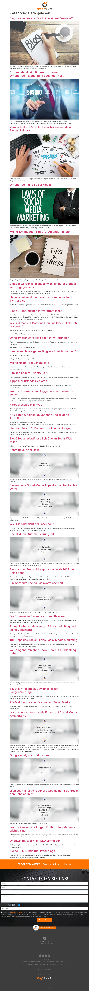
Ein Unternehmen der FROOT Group (44, 943)
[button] (19, 905)
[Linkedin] (49, 955)
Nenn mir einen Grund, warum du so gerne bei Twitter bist (40, 299)
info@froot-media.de (60, 961)
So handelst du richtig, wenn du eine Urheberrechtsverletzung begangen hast (37, 74)
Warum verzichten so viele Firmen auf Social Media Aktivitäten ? (43, 714)
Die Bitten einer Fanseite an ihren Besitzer (37, 616)
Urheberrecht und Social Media (30, 184)
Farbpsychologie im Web (26, 404)
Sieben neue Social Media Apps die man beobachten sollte (44, 487)
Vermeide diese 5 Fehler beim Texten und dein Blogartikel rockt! (40, 128)
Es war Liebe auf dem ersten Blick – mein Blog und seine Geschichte (43, 628)
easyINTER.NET (58, 964)
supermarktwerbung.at (46, 964)
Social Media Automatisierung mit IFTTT (36, 534)
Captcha (3, 905)
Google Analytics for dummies (29, 755)
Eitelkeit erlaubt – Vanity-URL (29, 373)
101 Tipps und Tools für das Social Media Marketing (43, 640)
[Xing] (40, 955)
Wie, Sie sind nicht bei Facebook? (32, 524)
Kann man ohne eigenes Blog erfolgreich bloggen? (43, 351)
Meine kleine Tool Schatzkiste (29, 362)
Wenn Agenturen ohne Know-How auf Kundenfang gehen (43, 651)
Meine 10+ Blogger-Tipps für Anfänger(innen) (40, 231)
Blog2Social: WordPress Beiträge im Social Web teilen (41, 440)
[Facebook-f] (46, 955)
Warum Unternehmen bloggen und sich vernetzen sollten (42, 392)
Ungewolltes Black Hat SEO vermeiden (35, 840)
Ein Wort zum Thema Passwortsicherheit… (37, 583)
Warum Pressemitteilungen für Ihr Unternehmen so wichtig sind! (43, 829)
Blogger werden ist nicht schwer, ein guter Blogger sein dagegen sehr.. (43, 285)
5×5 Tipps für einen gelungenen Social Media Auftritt (40, 416)
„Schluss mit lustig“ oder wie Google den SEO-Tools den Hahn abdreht (44, 792)
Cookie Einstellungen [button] (44, 974)
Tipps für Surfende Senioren (28, 381)
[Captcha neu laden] (19, 905)
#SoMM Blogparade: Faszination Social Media (40, 702)
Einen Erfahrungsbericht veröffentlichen (36, 310)
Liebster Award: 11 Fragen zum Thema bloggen (40, 428)
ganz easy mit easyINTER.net (44, 988)
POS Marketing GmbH (32, 964)
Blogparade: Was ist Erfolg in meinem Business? (41, 18)
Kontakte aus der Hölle (25, 450)
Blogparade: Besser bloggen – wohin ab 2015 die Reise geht (42, 571)
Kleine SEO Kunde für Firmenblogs (32, 851)
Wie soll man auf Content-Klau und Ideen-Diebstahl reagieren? (43, 324)
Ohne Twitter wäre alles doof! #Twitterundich (39, 337)
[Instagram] (43, 955)
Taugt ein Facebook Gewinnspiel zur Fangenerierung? (34, 690)
